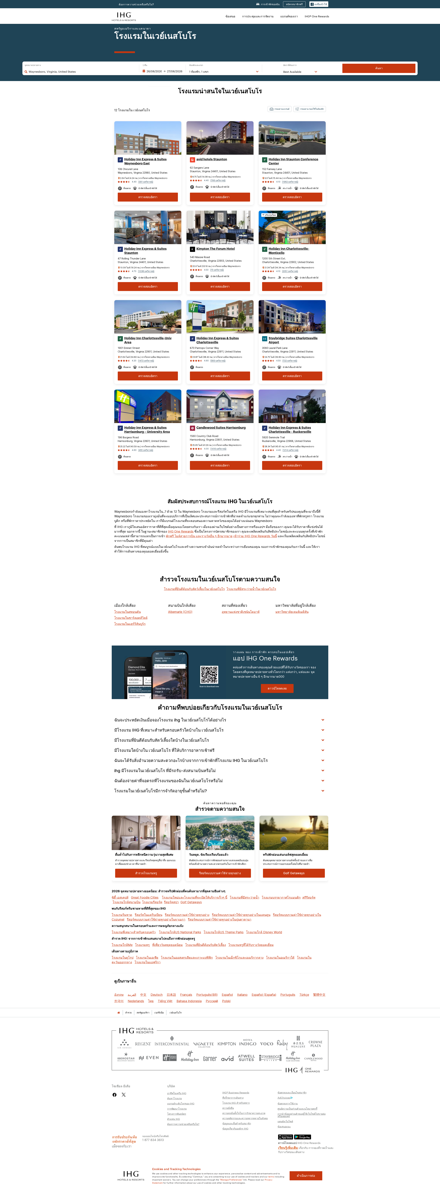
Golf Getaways (191, 902)
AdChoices (284, 1097)
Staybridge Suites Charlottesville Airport (293, 340)
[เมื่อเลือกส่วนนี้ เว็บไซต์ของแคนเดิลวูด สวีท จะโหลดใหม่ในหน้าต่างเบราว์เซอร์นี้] (313, 1057)
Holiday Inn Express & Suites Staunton (145, 250)
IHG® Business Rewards (235, 1092)
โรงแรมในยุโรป (122, 957)
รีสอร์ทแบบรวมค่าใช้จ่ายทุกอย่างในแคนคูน (241, 915)
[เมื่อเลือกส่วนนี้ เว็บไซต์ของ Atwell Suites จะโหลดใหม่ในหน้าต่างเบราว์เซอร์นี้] (246, 1057)
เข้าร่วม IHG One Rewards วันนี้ (255, 536)
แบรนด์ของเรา (289, 16)
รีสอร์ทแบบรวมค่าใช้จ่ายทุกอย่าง (187, 915)
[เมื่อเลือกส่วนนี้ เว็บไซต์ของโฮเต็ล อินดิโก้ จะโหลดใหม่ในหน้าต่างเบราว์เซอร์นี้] (247, 1043)
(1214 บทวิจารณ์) (290, 450)
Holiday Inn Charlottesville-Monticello (289, 250)
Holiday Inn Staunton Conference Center (293, 161)
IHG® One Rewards (317, 16)
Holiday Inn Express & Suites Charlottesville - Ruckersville (290, 429)
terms (271, 1176)
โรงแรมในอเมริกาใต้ (280, 957)
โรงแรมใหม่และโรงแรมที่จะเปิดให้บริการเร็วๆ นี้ (194, 897)
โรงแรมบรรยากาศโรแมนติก (281, 897)
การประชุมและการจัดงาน (257, 16)
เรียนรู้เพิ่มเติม (288, 1147)
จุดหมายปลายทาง (33, 65)
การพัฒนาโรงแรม (177, 1108)
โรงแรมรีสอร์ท (152, 902)
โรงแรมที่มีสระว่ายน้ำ (244, 897)
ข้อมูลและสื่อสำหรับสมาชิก (236, 1123)
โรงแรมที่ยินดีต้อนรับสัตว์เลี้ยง (205, 945)
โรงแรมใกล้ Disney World (264, 932)
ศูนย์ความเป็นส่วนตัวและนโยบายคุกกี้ (297, 1108)
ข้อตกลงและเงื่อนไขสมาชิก (292, 1092)
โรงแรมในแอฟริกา (148, 962)
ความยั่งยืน (228, 1108)
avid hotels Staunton (211, 159)
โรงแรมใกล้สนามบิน (126, 902)
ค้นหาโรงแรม (174, 1098)
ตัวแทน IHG (173, 1119)
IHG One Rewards (181, 531)
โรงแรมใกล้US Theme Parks (224, 932)
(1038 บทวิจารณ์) (146, 271)
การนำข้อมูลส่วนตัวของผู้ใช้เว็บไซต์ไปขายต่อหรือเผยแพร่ (302, 1115)
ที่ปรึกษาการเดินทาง (233, 1097)
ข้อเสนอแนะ (284, 1126)
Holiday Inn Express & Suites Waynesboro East (145, 161)
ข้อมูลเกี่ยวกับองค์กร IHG (235, 1128)
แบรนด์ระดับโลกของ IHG (180, 1103)
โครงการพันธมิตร (176, 1113)
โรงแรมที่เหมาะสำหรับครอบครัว (134, 932)
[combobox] (82, 72)
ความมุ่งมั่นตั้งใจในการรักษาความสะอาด (243, 1113)
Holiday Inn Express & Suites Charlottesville (217, 340)
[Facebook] (115, 1094)
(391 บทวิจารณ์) (145, 181)
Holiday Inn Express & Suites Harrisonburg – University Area (147, 429)
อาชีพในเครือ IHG (176, 1093)
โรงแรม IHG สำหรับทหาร (236, 1102)
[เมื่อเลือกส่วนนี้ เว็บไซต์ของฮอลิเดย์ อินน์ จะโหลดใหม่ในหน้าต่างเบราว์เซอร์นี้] (190, 1057)
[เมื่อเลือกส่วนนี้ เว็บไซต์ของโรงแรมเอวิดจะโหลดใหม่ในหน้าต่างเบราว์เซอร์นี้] (227, 1057)
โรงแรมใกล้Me (122, 945)
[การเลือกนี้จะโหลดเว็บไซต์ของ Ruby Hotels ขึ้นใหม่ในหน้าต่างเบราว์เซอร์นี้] (282, 1043)
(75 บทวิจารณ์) (217, 270)
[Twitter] (123, 1094)
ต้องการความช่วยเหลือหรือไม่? (136, 4)
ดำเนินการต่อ (306, 1175)
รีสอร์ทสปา (171, 902)
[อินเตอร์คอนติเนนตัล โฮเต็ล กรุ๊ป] (124, 16)
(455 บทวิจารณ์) (145, 450)
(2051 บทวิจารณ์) (290, 271)
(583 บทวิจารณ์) (218, 360)
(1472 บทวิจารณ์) (146, 360)
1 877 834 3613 (153, 1140)
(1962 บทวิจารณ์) (290, 181)
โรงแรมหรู (142, 945)
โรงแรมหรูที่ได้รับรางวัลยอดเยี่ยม (251, 945)
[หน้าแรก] (118, 1013)
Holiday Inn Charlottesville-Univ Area (148, 340)
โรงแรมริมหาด (122, 915)
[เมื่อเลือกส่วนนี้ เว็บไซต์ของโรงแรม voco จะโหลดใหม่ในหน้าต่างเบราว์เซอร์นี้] (266, 1043)
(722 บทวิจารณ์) (289, 360)
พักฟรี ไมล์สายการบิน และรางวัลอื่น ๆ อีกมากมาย (199, 536)
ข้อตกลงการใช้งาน (288, 1103)
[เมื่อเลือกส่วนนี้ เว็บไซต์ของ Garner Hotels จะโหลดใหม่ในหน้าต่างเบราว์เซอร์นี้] (210, 1057)
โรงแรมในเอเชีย (147, 957)
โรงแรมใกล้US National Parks (180, 932)
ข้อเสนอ (230, 16)
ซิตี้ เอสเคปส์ (120, 897)
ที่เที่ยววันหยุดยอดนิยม (167, 945)
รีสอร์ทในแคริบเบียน (148, 915)
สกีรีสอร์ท (308, 897)
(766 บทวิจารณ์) (218, 180)
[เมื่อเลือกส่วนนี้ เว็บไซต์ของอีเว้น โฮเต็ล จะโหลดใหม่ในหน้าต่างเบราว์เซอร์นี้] (148, 1057)
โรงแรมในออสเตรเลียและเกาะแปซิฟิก (187, 957)
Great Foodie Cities (144, 897)
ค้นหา (379, 68)
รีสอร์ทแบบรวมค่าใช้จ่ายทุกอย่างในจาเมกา (156, 919)
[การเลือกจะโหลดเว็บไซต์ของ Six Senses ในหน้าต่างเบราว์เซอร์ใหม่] (124, 1043)
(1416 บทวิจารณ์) (218, 448)
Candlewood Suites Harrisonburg (221, 427)
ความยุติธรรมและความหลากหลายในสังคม (245, 1118)
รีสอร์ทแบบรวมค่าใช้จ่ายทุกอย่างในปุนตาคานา (219, 919)
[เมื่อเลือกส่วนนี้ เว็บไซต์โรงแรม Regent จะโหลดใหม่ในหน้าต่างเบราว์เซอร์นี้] (143, 1043)
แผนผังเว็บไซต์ (285, 1121)
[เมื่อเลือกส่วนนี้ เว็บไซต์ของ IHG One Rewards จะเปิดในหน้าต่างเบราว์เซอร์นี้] (303, 1070)
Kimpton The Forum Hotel (215, 248)
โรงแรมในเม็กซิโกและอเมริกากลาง (239, 957)
